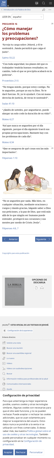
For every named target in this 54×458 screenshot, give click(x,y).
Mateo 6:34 (8, 142)
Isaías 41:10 (8, 103)
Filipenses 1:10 (9, 158)
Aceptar (8, 452)
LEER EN (6, 16)
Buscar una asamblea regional (16, 353)
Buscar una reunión (12, 348)
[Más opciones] (49, 10)
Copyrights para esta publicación (15, 253)
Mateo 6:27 (8, 119)
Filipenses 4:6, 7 (10, 228)
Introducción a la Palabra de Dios (17, 9)
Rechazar (21, 452)
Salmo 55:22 (8, 57)
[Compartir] (43, 10)
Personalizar (36, 452)
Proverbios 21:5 (10, 80)
